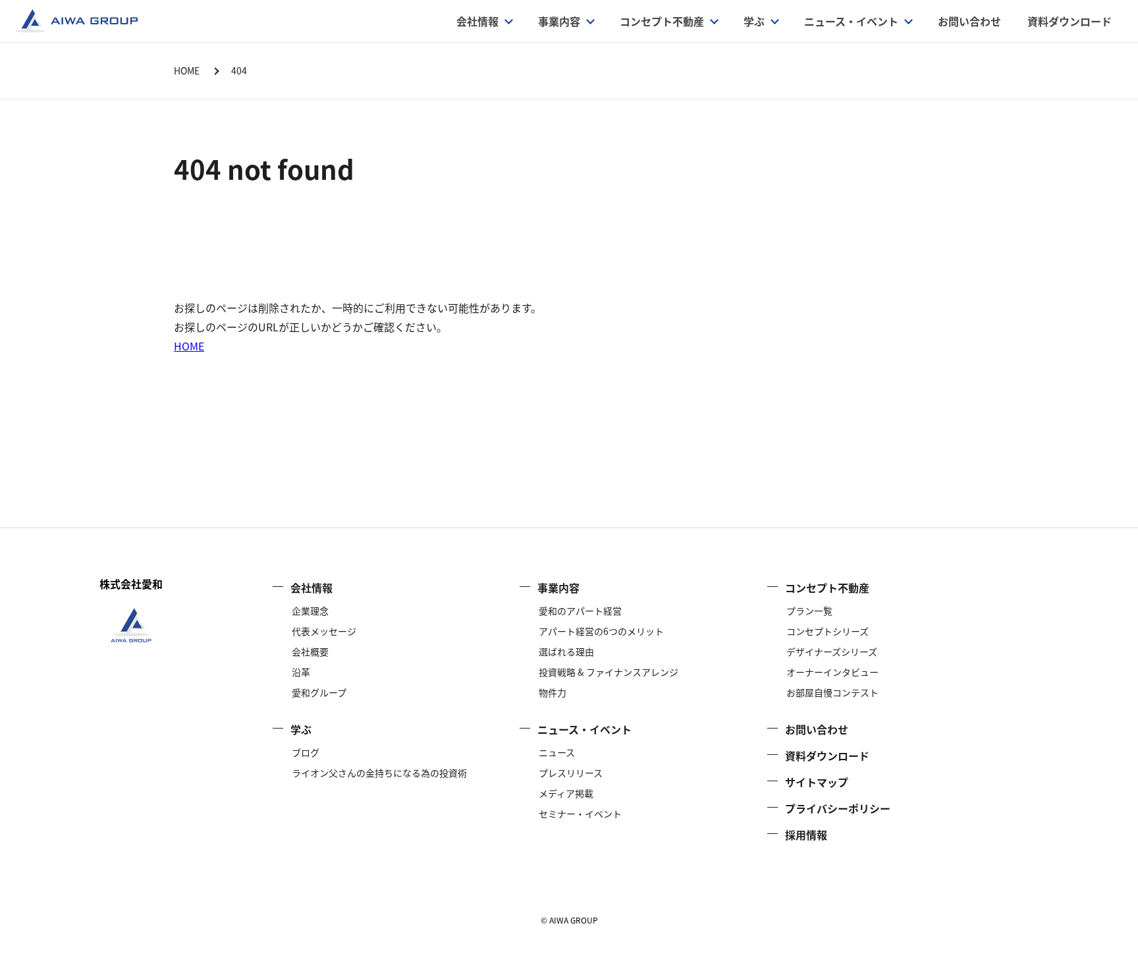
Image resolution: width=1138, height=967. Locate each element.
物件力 (552, 692)
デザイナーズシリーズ (831, 651)
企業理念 (310, 610)
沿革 (301, 671)
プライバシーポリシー (837, 808)
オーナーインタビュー (832, 671)
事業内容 (558, 587)
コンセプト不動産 (662, 21)
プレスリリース (571, 772)
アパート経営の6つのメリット (601, 631)
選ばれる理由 (566, 651)
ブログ (305, 752)
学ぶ (754, 21)
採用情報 (806, 835)
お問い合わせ (969, 21)
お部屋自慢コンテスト (832, 692)
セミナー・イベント (580, 813)
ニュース (557, 752)
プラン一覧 (809, 610)
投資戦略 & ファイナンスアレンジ (608, 671)
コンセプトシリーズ (827, 631)
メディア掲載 (566, 793)
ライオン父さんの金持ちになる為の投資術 (379, 772)
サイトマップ (816, 782)
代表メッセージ (324, 631)
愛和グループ (319, 692)
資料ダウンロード (1069, 21)
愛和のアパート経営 (580, 610)
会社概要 (310, 651)
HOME (189, 346)
